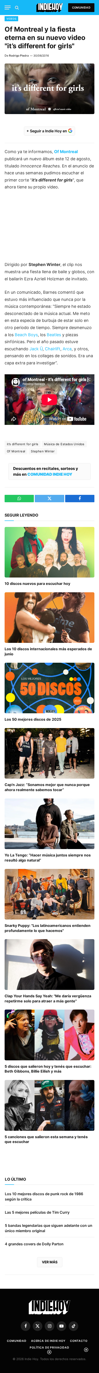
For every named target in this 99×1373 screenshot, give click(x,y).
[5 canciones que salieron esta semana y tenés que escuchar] (49, 1105)
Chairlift (52, 348)
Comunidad (81, 7)
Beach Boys (26, 334)
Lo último (15, 1179)
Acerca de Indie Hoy (48, 1341)
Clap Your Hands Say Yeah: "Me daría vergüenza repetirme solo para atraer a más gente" (48, 998)
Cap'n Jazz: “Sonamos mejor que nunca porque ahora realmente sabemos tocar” (47, 787)
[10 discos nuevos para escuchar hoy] (49, 552)
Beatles (54, 334)
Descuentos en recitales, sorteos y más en (45, 471)
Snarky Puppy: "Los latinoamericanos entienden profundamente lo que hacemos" (47, 928)
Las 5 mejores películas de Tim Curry (37, 1212)
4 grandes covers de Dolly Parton (34, 1244)
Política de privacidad (49, 1347)
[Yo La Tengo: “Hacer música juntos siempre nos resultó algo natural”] (49, 823)
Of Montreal (16, 451)
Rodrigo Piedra (19, 55)
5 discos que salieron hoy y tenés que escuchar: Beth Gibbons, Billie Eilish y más (48, 1069)
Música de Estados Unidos (64, 444)
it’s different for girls (22, 444)
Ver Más (50, 1262)
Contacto (78, 1341)
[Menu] (8, 7)
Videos (11, 18)
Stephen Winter (43, 451)
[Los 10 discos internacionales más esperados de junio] (49, 617)
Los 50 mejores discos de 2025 (33, 719)
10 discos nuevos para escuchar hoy (37, 583)
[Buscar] (16, 7)
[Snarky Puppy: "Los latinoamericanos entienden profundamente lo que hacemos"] (49, 894)
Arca (67, 348)
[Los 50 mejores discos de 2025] (49, 688)
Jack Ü (36, 348)
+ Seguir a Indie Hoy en (47, 131)
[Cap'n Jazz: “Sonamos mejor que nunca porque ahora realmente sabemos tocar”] (49, 753)
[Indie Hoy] (49, 7)
